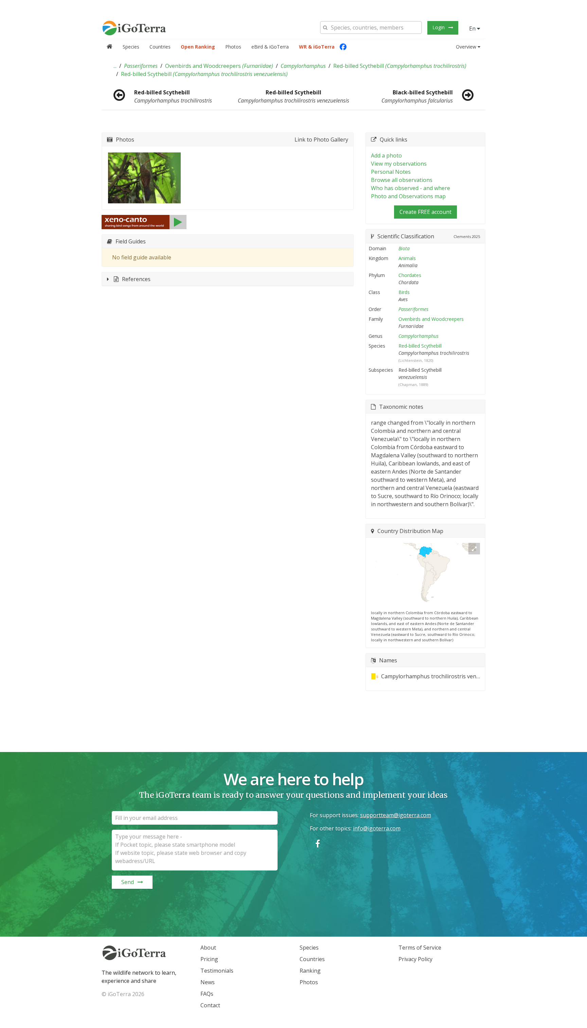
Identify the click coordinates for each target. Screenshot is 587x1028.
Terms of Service (419, 947)
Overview (466, 46)
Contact (210, 1005)
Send (127, 882)
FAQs (206, 993)
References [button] (136, 279)
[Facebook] (343, 46)
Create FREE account (425, 212)
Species (131, 46)
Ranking (310, 970)
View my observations (399, 163)
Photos (233, 46)
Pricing (209, 959)
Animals (407, 258)
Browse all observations (401, 180)
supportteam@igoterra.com (395, 815)
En (473, 28)
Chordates (409, 275)
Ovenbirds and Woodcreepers (219, 66)
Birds (404, 292)
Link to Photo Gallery (321, 139)
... (115, 66)
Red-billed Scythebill (399, 66)
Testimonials (216, 970)
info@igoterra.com (377, 828)
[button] (115, 66)
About (208, 947)
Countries (160, 46)
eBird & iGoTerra (270, 46)
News (207, 982)
